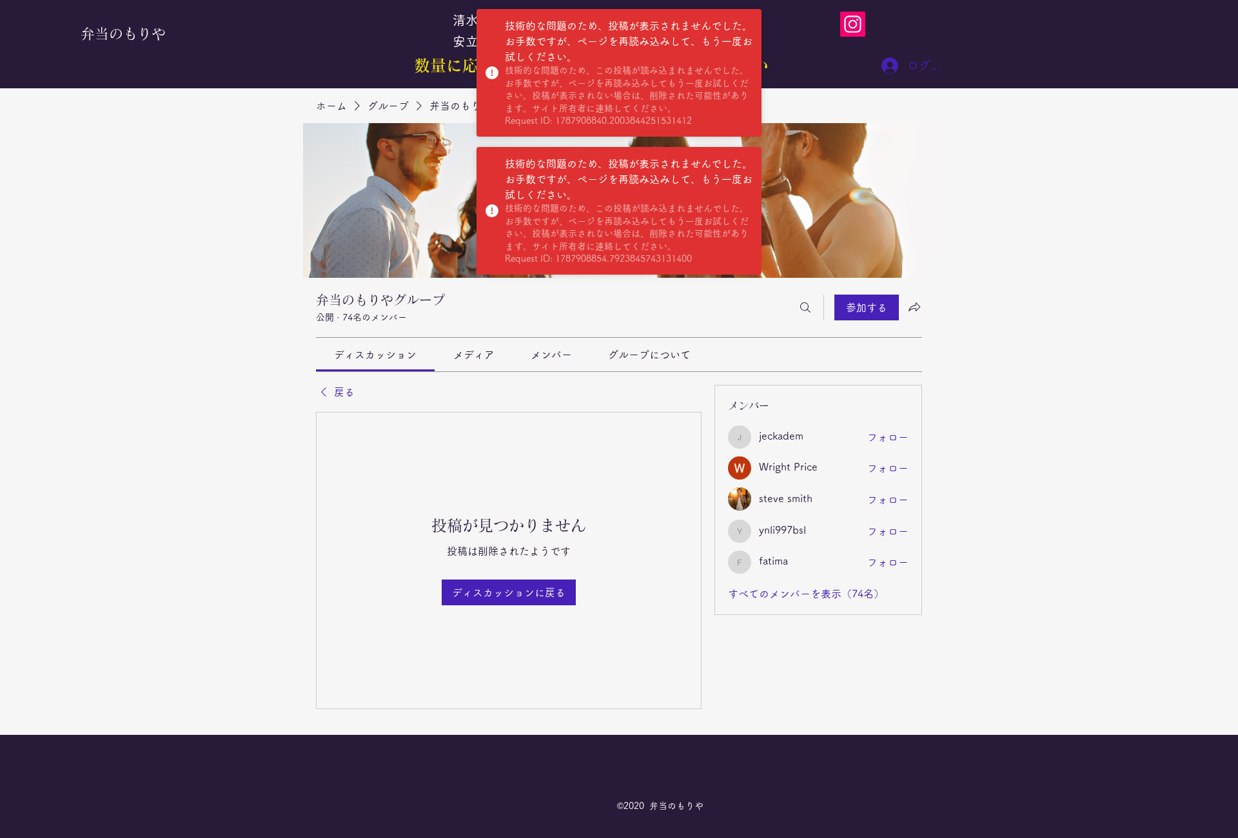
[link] (375, 354)
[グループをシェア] (914, 307)
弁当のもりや (123, 33)
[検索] (805, 307)
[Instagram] (852, 24)
